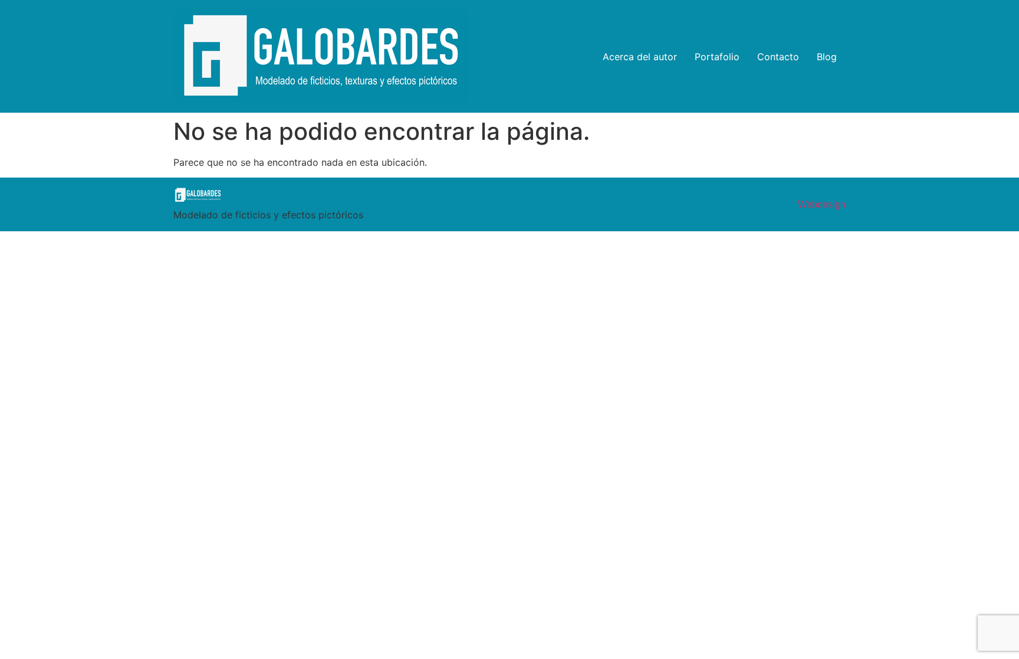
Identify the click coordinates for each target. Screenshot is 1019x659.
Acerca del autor (640, 57)
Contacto (778, 57)
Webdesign (822, 204)
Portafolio (717, 57)
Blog (827, 57)
